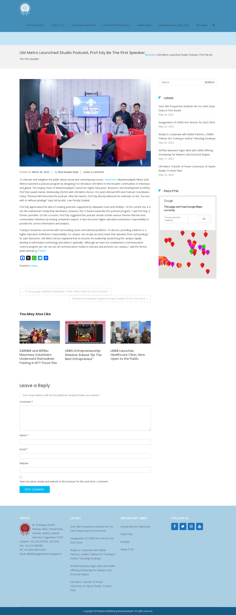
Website (24, 463)
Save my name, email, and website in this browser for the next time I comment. (64, 481)
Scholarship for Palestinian (135, 526)
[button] (158, 263)
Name (24, 435)
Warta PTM (127, 549)
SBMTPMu (127, 534)
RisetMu (125, 541)
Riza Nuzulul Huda (68, 172)
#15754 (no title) (35, 25)
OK (204, 219)
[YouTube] (199, 526)
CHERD (42, 250)
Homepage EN (144, 25)
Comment (26, 401)
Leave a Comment (93, 172)
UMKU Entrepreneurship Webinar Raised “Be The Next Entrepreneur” (38, 355)
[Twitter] (183, 526)
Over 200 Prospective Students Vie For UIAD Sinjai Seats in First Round (187, 108)
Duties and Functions (84, 25)
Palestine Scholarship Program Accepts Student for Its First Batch (108, 298)
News (34, 265)
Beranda (149, 54)
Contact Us (57, 25)
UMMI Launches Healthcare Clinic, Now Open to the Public (82, 355)
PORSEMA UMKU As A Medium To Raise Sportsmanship (126, 355)
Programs (201, 25)
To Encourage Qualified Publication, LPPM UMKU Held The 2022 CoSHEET (66, 291)
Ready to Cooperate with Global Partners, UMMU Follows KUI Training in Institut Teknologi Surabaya (187, 136)
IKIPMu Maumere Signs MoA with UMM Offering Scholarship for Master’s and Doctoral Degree (186, 152)
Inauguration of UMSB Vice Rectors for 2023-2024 (187, 122)
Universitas (111, 179)
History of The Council (116, 25)
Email (24, 449)
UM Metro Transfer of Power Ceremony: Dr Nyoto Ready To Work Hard (187, 168)
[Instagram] (191, 526)
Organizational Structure (174, 25)
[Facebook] (174, 526)
